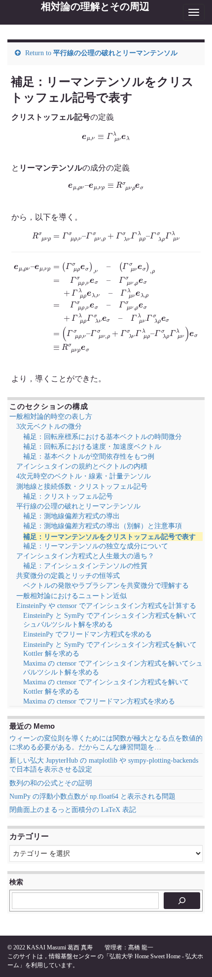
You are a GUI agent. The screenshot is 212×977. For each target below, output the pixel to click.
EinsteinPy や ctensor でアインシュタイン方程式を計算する (106, 605)
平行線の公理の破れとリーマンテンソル (115, 53)
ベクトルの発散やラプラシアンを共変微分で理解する (106, 585)
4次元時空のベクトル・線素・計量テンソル (83, 476)
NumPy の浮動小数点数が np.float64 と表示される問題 (92, 796)
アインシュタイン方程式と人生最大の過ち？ (85, 556)
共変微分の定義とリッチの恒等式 (68, 575)
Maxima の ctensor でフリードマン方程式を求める (99, 701)
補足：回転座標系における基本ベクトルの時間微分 (102, 436)
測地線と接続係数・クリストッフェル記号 (81, 486)
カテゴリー (29, 836)
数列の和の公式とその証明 (50, 783)
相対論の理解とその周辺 (95, 6)
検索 (16, 882)
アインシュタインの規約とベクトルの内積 (81, 466)
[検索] (182, 900)
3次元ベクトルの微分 (49, 426)
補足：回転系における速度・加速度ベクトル (92, 446)
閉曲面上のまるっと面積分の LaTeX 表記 (72, 809)
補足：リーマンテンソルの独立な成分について (95, 546)
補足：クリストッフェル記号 (68, 496)
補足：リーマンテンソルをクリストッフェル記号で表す (109, 536)
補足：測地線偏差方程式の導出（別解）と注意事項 (102, 526)
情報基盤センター (72, 956)
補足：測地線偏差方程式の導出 (71, 516)
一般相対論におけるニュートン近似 (71, 596)
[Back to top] (189, 955)
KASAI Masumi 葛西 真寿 (60, 947)
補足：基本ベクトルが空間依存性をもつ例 (88, 456)
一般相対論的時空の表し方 (50, 416)
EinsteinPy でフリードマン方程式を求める (87, 634)
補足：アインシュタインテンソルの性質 (85, 566)
